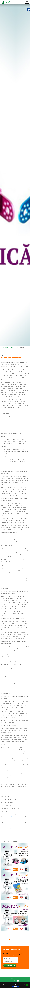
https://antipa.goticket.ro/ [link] (9, 828)
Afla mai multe (15, 986)
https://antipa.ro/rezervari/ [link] (12, 817)
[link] (6, 2)
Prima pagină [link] (4, 347)
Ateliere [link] (17, 347)
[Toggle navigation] (27, 2)
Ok (26, 984)
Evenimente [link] (11, 347)
